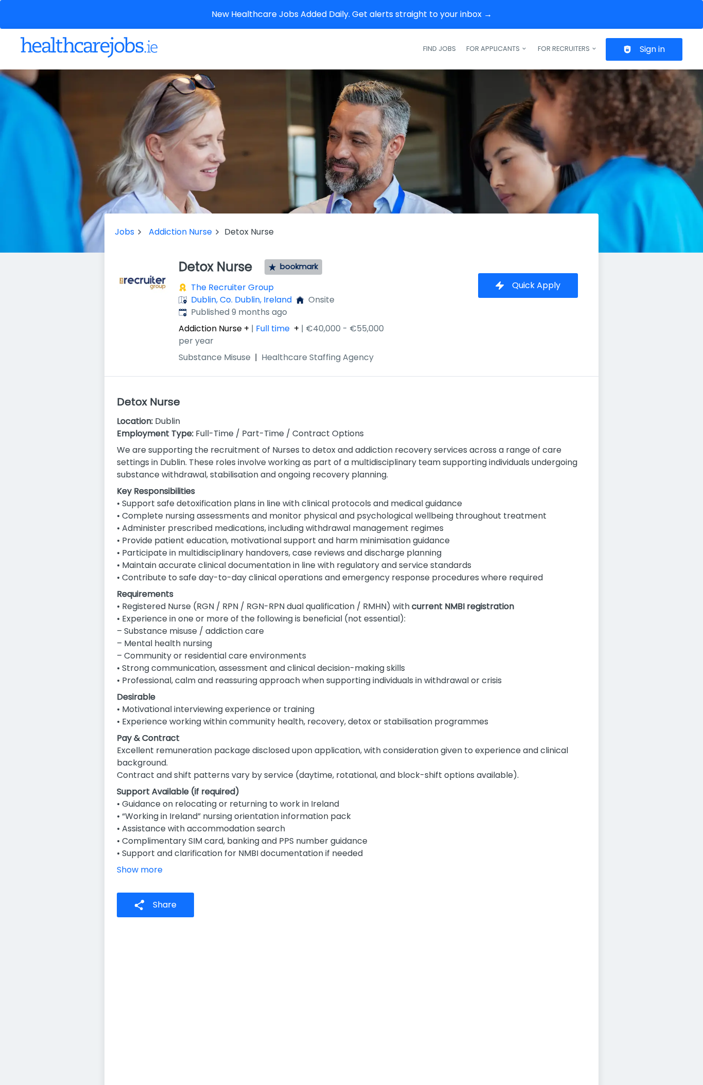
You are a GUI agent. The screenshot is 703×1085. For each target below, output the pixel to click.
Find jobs (439, 48)
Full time (273, 328)
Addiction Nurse (180, 232)
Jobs (124, 232)
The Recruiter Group (232, 287)
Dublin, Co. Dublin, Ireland (241, 300)
